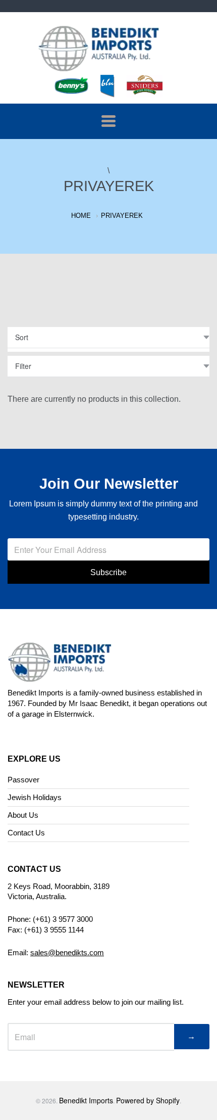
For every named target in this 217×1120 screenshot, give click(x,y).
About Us (23, 815)
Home (81, 215)
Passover (23, 779)
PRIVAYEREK (122, 215)
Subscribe (108, 572)
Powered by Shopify (148, 1100)
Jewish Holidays (35, 797)
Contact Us (26, 832)
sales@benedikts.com (67, 952)
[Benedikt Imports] (108, 66)
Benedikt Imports (86, 1100)
